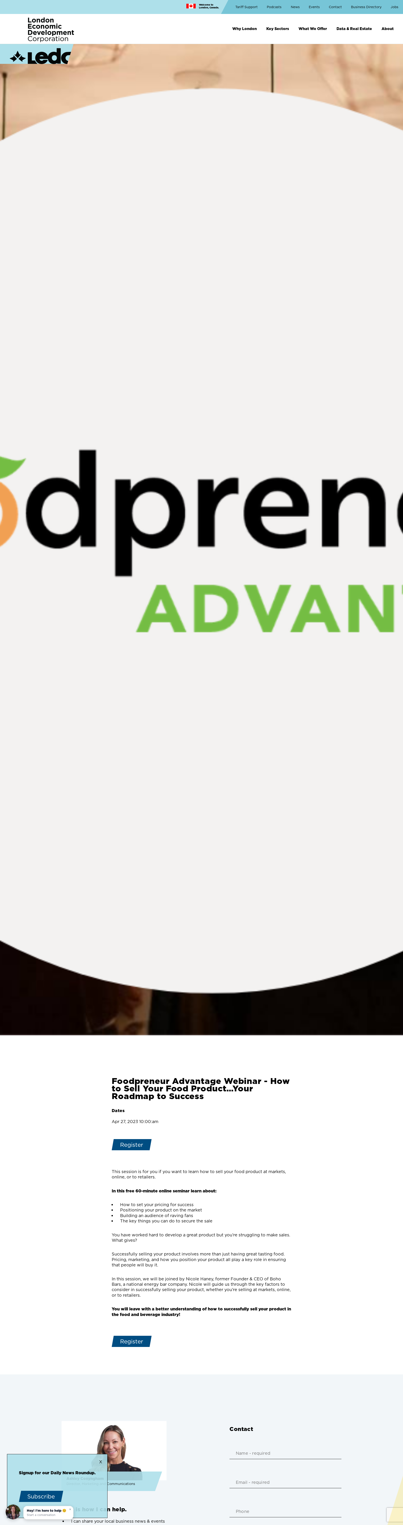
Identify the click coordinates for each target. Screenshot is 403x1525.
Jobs (394, 7)
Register (131, 1145)
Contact (335, 7)
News (295, 7)
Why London (244, 28)
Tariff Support (246, 7)
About (388, 28)
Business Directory (366, 7)
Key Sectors (277, 28)
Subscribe (41, 1496)
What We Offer (313, 28)
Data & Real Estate (354, 28)
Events (314, 7)
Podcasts (274, 7)
